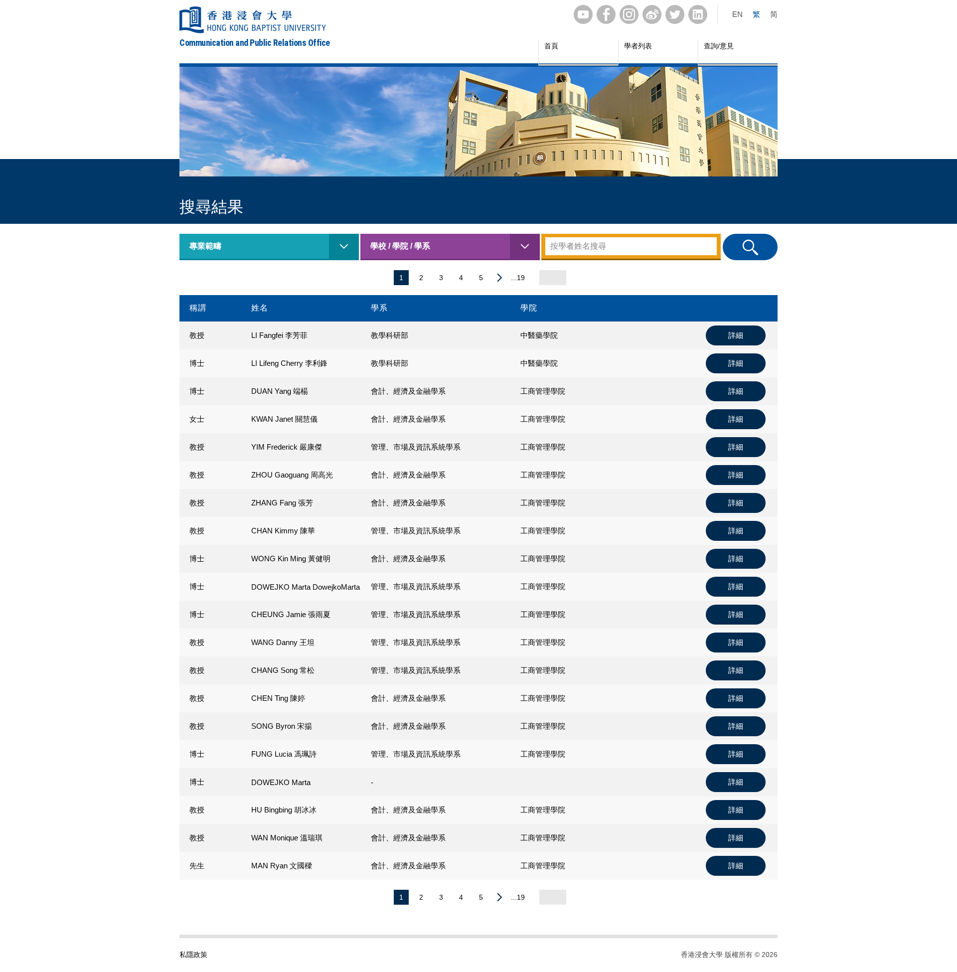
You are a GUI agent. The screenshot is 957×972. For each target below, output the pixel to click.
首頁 (551, 46)
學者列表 (638, 46)
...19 (518, 278)
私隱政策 (193, 955)
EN (737, 14)
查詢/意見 (719, 46)
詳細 (735, 335)
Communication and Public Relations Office (254, 42)
